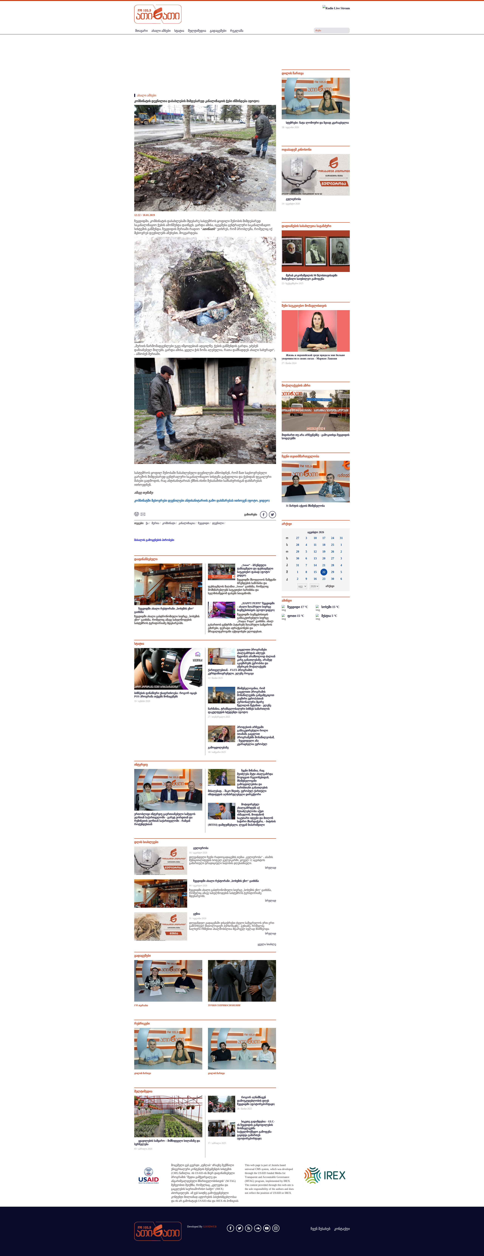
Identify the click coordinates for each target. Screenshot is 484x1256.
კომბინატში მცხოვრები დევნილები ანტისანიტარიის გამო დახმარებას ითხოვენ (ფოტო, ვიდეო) (202, 500)
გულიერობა (200, 848)
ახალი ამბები (146, 95)
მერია (155, 523)
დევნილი (218, 523)
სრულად (270, 867)
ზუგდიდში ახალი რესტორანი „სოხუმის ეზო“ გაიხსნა (226, 881)
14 (315, 565)
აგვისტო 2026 (315, 532)
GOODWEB (209, 1226)
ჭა (147, 523)
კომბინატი (168, 523)
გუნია (196, 913)
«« (287, 532)
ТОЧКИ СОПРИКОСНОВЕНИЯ (224, 1005)
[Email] (143, 514)
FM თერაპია (141, 1005)
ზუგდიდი (203, 523)
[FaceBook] (270, 111)
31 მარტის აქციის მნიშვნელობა (305, 505)
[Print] (137, 514)
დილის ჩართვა (142, 1073)
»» (344, 532)
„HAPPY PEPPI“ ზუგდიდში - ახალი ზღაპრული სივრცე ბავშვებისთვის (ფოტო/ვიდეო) (256, 607)
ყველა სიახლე (267, 944)
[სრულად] (349, 132)
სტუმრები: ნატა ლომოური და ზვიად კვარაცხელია (317, 122)
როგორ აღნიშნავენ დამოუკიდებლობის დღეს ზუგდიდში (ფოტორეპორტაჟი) (256, 1101)
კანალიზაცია (186, 523)
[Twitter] (272, 514)
